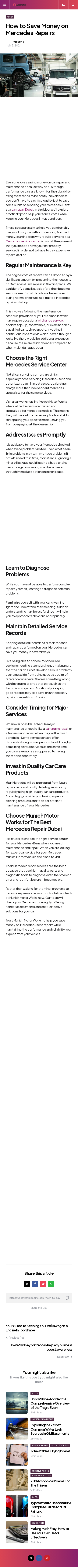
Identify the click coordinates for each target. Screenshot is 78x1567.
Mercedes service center (23, 241)
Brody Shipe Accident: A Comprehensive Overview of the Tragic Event (49, 1403)
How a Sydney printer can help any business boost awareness (40, 1347)
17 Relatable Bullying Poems (50, 1451)
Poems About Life (41, 1475)
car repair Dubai (22, 209)
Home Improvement (42, 1419)
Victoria (18, 41)
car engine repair (57, 729)
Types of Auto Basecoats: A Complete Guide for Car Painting (50, 1507)
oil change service (50, 320)
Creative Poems (40, 1471)
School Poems (40, 1445)
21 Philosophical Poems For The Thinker (50, 1483)
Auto (10, 17)
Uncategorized (60, 1445)
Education (38, 1523)
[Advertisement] (39, 141)
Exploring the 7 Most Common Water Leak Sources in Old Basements (49, 1429)
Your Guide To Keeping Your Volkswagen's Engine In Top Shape (37, 1327)
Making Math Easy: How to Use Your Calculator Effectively (49, 1532)
